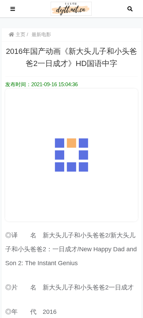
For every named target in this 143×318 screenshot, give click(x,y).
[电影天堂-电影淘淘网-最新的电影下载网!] (71, 8)
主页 (19, 34)
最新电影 (41, 34)
